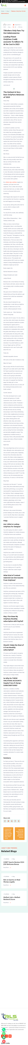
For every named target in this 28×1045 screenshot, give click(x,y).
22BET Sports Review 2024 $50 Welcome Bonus (13, 863)
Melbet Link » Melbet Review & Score (11, 898)
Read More (6, 867)
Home (2, 11)
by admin (6, 859)
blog (7, 11)
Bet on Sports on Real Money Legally (11, 881)
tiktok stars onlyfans (11, 182)
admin (9, 24)
